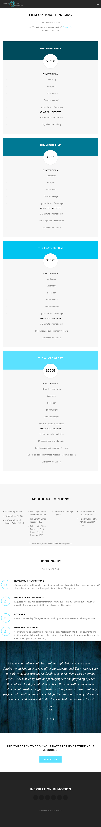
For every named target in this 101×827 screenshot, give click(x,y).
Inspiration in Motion (50, 789)
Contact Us (67, 27)
